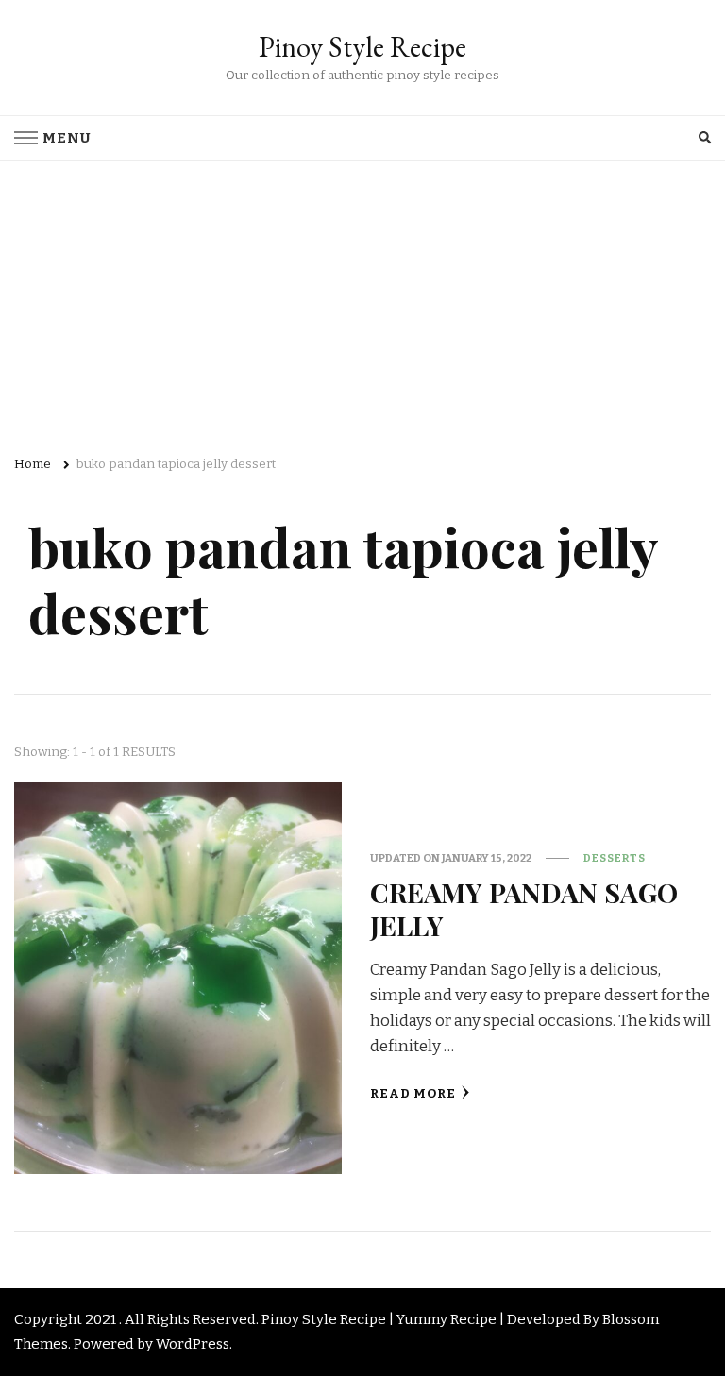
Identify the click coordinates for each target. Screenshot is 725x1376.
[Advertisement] (362, 303)
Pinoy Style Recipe (362, 46)
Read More (413, 1093)
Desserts (614, 857)
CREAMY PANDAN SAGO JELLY (524, 908)
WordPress (192, 1343)
